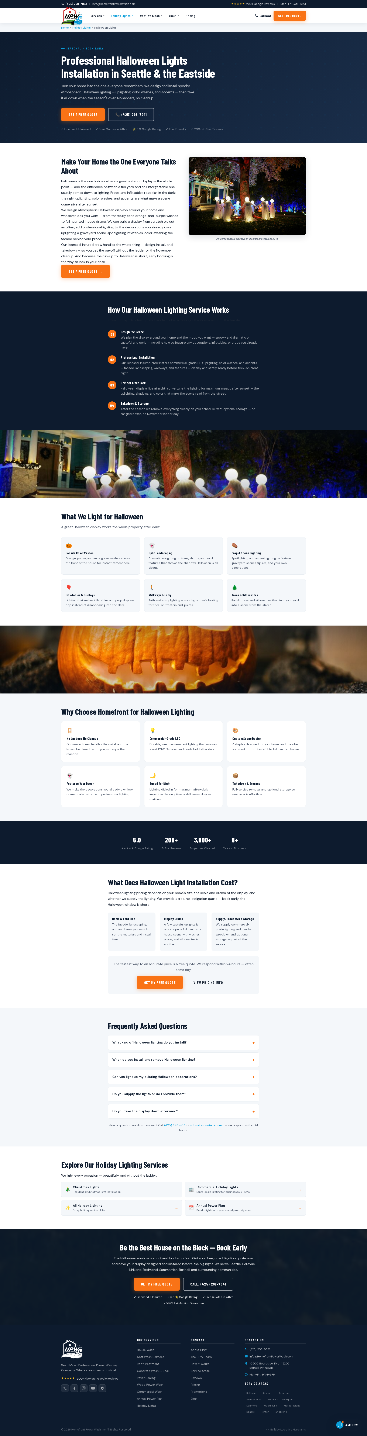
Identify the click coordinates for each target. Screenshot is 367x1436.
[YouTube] (93, 1388)
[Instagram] (84, 1388)
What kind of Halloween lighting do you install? (149, 1042)
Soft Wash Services (150, 1357)
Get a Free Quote (82, 114)
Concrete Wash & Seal (153, 1371)
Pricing (190, 16)
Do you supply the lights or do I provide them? (149, 1094)
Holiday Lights (121, 16)
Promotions (199, 1392)
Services (96, 16)
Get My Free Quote (160, 982)
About (173, 16)
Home (65, 28)
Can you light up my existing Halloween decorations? (154, 1077)
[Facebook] (74, 1388)
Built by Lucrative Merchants (288, 1429)
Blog (194, 1399)
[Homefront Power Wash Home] (71, 15)
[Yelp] (102, 1388)
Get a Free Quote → (85, 271)
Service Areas (200, 1371)
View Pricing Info (208, 982)
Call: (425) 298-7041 (208, 1284)
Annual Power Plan (149, 1399)
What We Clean (150, 16)
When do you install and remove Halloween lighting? (154, 1060)
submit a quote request (207, 1125)
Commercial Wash (149, 1392)
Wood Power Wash (150, 1385)
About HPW (199, 1350)
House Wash (145, 1350)
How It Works (200, 1364)
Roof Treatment (148, 1364)
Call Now (265, 16)
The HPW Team (201, 1357)
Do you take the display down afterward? (145, 1111)
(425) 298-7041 (76, 4)
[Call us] (65, 1388)
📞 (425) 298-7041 (131, 114)
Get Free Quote (289, 16)
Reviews (196, 1378)
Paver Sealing (146, 1378)
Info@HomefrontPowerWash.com (114, 4)
